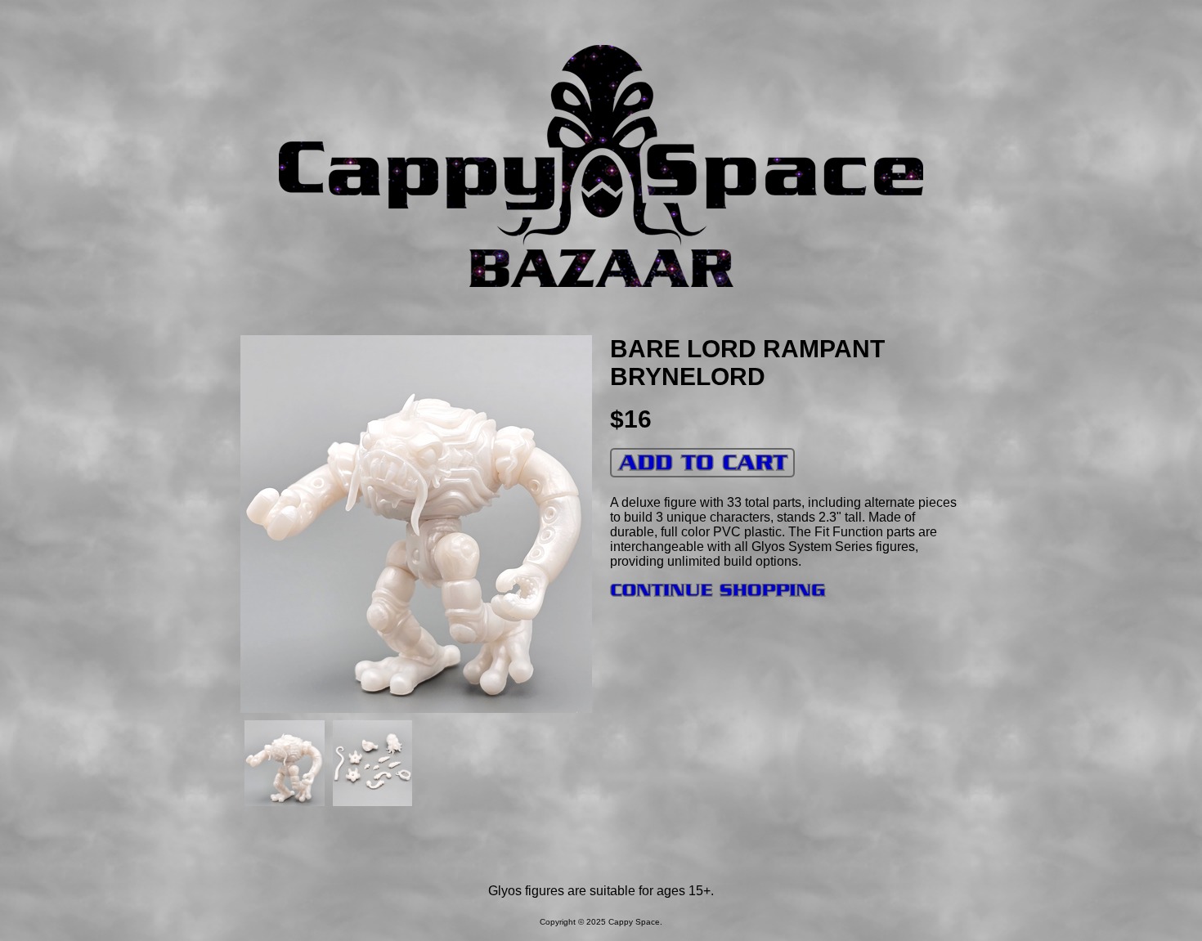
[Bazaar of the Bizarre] (601, 282)
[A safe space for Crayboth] (601, 242)
